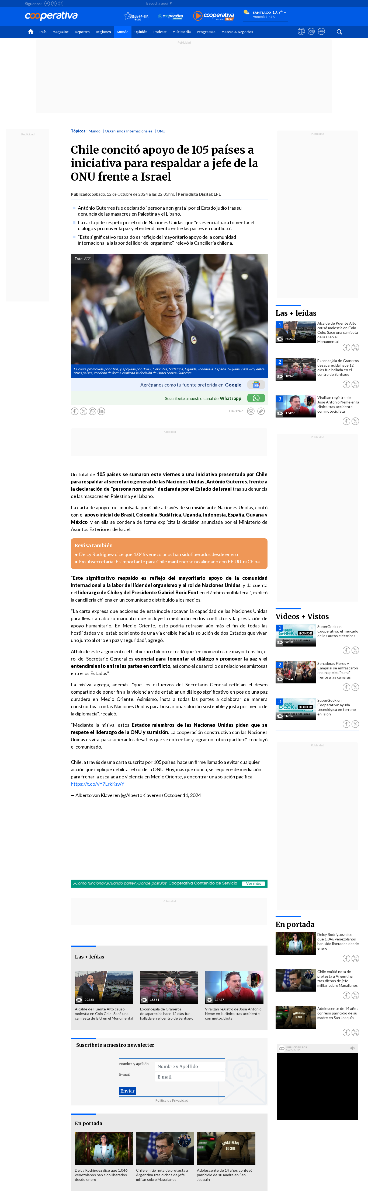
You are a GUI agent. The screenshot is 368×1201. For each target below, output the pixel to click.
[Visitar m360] (311, 36)
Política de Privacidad (171, 1100)
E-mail (124, 1074)
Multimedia (181, 32)
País (43, 32)
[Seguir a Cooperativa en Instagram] (60, 3)
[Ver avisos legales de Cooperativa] (301, 36)
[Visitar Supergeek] (321, 36)
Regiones (103, 32)
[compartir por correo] (251, 411)
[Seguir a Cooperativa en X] (54, 3)
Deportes (82, 32)
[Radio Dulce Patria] (136, 16)
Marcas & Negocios (237, 32)
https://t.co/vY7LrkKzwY (97, 784)
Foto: (79, 259)
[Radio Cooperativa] (213, 16)
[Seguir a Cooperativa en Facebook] (47, 3)
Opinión (140, 32)
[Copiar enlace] (261, 411)
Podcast (159, 32)
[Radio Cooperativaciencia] (170, 16)
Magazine (61, 32)
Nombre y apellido (134, 1064)
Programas (206, 32)
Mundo (123, 32)
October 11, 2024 (182, 795)
